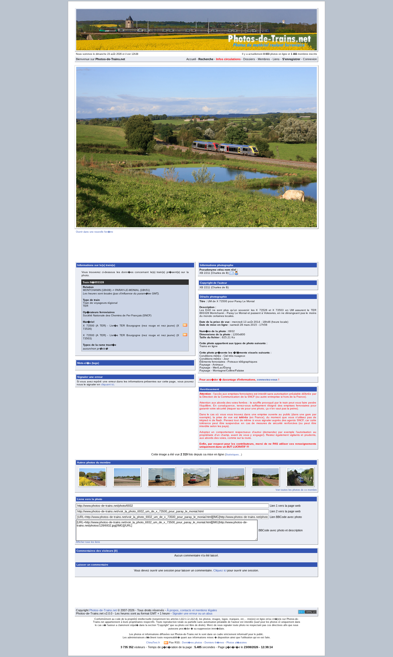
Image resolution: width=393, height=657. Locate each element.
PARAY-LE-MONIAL (127, 290)
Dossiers (249, 59)
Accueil (191, 59)
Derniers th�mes (214, 642)
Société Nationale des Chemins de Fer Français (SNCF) (117, 315)
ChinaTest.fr (153, 642)
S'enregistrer (291, 59)
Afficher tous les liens (88, 542)
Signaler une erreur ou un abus (192, 613)
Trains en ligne (208, 346)
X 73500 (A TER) (94, 325)
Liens (276, 59)
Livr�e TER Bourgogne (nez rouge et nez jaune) (142, 325)
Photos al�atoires (236, 642)
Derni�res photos (192, 642)
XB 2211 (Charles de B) (214, 272)
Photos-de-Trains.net (103, 610)
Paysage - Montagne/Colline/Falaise (221, 370)
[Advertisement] (196, 247)
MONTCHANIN (92, 290)
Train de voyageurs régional (100, 302)
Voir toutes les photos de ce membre (296, 490)
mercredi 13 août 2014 (246, 321)
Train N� (93, 282)
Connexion (310, 59)
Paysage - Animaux (211, 364)
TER (85, 305)
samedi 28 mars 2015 (243, 324)
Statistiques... (233, 454)
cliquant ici (107, 384)
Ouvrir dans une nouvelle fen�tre (94, 231)
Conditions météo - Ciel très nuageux (222, 355)
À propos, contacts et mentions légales (192, 610)
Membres (264, 59)
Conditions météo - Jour (214, 358)
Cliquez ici (219, 570)
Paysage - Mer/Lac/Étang (215, 367)
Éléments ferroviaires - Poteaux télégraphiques (228, 361)
